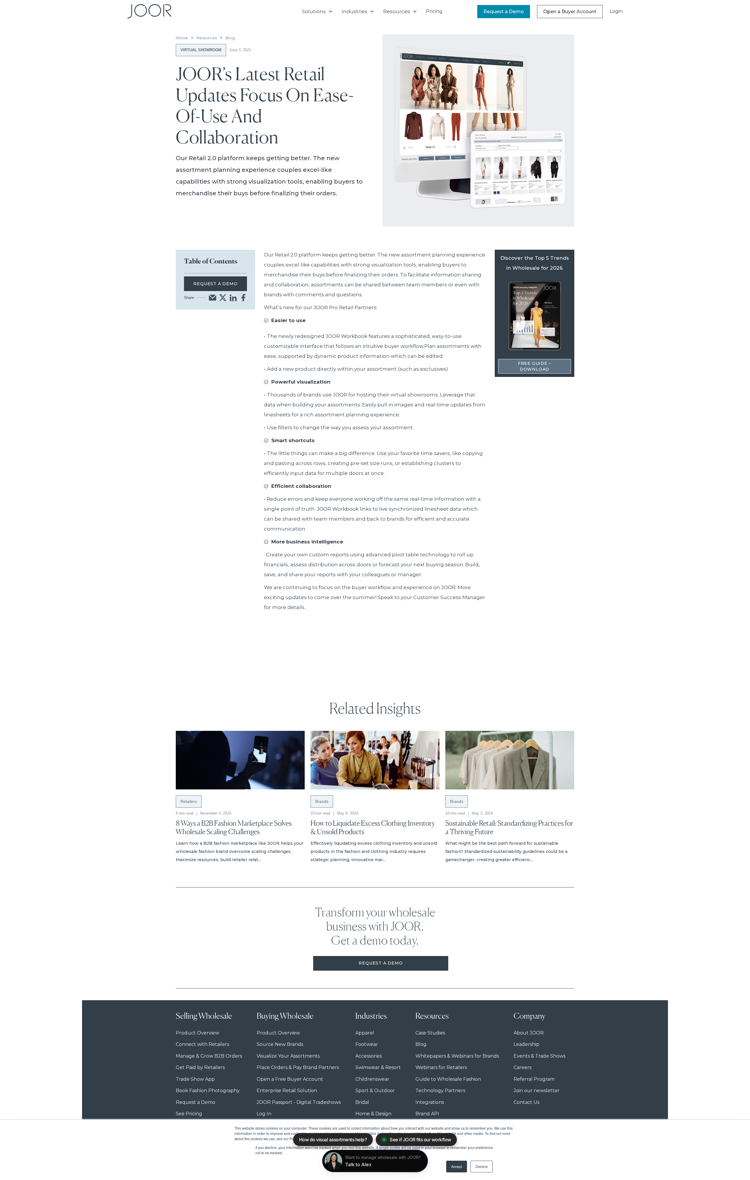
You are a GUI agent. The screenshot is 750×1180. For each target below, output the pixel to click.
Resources (207, 37)
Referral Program (534, 1079)
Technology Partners (440, 1090)
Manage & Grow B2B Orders (209, 1056)
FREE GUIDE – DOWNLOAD (534, 366)
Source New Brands (280, 1044)
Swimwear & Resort (378, 1067)
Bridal (362, 1102)
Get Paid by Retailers (200, 1067)
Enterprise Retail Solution (287, 1090)
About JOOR (529, 1033)
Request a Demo (503, 11)
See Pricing (189, 1113)
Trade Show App (195, 1079)
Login (616, 11)
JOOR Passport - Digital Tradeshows (299, 1102)
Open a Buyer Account (569, 11)
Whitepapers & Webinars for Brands (457, 1056)
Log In (264, 1113)
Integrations (429, 1102)
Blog (230, 37)
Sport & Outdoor (375, 1090)
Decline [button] (481, 1166)
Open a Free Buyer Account (290, 1079)
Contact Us (526, 1102)
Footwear (366, 1044)
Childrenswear (372, 1079)
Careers (522, 1067)
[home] (149, 11)
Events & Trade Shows (539, 1056)
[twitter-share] (222, 297)
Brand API (427, 1113)
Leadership (526, 1044)
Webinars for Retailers (441, 1067)
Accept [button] (456, 1166)
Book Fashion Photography (208, 1090)
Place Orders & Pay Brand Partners (298, 1067)
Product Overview (197, 1033)
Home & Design (373, 1113)
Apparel (364, 1033)
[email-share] (212, 297)
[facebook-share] (243, 297)
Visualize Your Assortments (288, 1056)
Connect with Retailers (202, 1044)
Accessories (368, 1056)
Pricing (434, 11)
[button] (317, 11)
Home (182, 37)
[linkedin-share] (233, 297)
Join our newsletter (537, 1090)
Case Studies (430, 1033)
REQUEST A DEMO (215, 283)
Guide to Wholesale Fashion (448, 1079)
